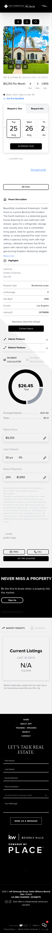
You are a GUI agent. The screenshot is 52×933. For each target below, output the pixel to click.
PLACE (29, 894)
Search (26, 732)
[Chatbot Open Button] (44, 925)
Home (26, 719)
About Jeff (26, 724)
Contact (26, 736)
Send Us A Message (26, 821)
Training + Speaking (26, 728)
